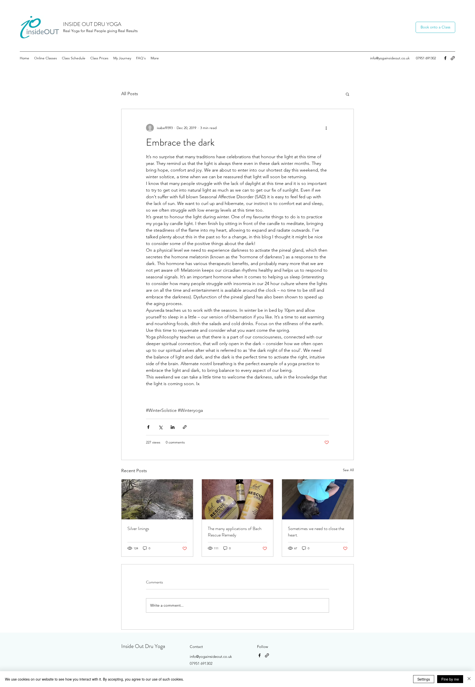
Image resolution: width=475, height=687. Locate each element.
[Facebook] (445, 58)
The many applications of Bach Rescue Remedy (234, 531)
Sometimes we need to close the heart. (316, 531)
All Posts (129, 93)
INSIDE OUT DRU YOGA (92, 24)
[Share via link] (184, 427)
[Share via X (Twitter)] (160, 427)
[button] (347, 94)
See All (348, 470)
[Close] (469, 679)
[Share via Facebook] (148, 427)
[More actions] (326, 128)
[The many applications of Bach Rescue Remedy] (237, 499)
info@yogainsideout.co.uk (390, 58)
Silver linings (138, 528)
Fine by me (450, 679)
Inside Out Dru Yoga (143, 646)
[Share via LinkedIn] (172, 427)
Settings (423, 679)
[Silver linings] (157, 499)
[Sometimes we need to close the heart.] (318, 499)
